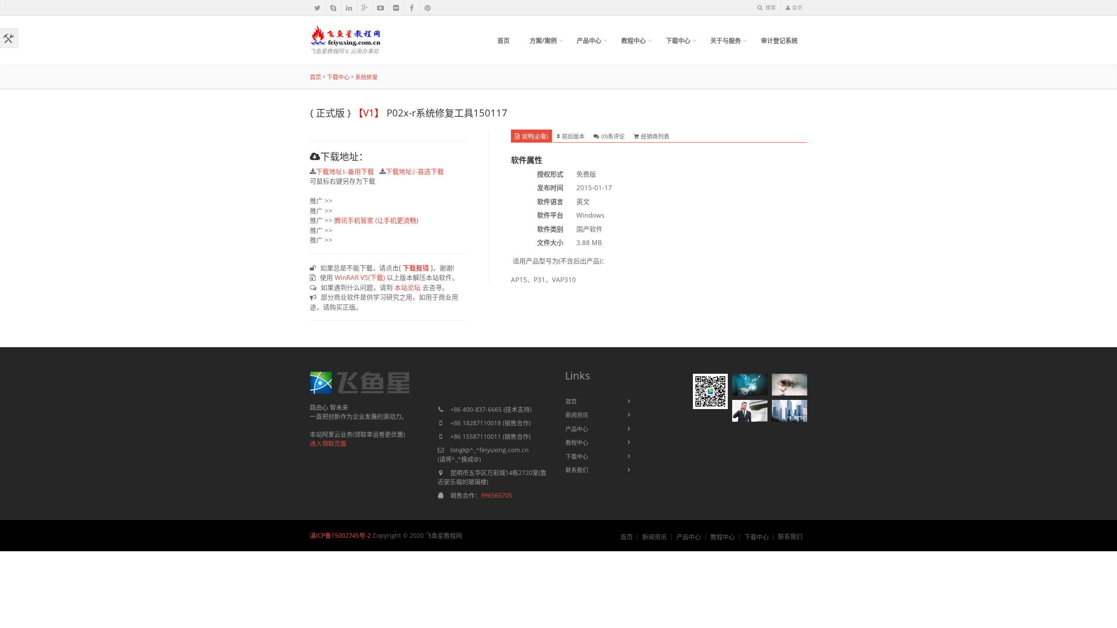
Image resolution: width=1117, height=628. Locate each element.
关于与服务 (725, 40)
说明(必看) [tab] (535, 136)
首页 (503, 40)
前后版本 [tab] (573, 136)
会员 (797, 7)
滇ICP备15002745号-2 (340, 535)
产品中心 (589, 40)
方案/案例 (543, 40)
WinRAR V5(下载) (360, 277)
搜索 (770, 7)
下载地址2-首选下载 (415, 171)
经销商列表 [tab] (655, 136)
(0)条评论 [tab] (613, 136)
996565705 (496, 495)
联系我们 (576, 470)
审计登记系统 (779, 40)
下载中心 (678, 40)
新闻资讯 (576, 415)
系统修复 (366, 77)
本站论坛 (407, 287)
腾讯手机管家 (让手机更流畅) (376, 220)
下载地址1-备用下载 (345, 171)
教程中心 (633, 40)
